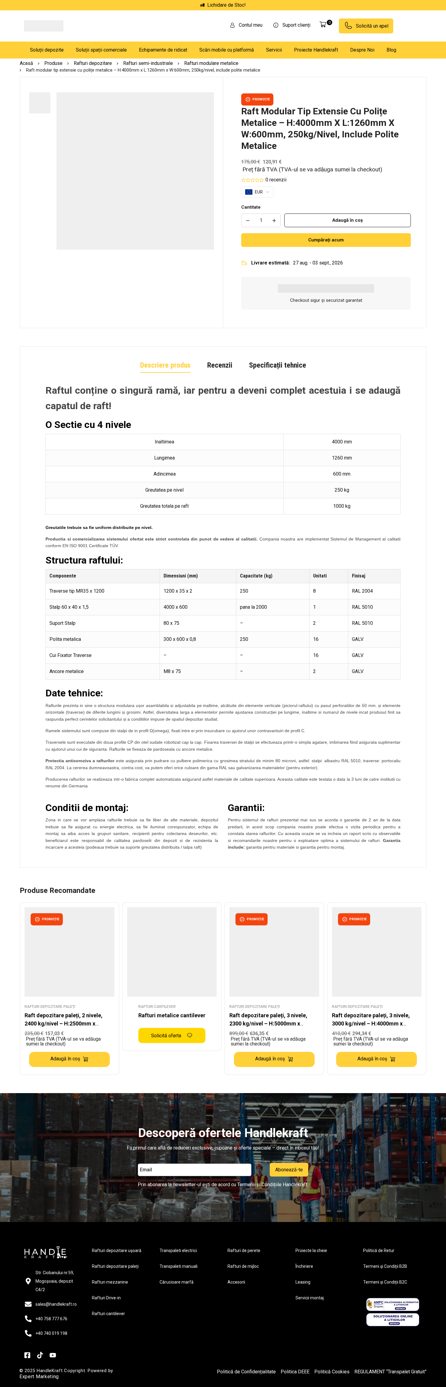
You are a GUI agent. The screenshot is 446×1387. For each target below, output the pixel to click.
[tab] (165, 366)
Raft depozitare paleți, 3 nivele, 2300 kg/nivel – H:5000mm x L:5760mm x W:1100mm (268, 1023)
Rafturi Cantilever (157, 1007)
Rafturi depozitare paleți (50, 1007)
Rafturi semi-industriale (148, 63)
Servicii (274, 50)
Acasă (26, 63)
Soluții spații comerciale (101, 50)
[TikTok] (40, 1379)
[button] (135, 254)
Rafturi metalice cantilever (171, 1015)
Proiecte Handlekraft (316, 50)
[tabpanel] (223, 619)
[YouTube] (52, 1379)
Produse (53, 63)
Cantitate (251, 207)
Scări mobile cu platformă (226, 50)
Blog (391, 50)
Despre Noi (362, 50)
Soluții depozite (47, 50)
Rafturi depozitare (93, 63)
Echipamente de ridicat (163, 50)
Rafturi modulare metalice (211, 63)
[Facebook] (27, 1379)
